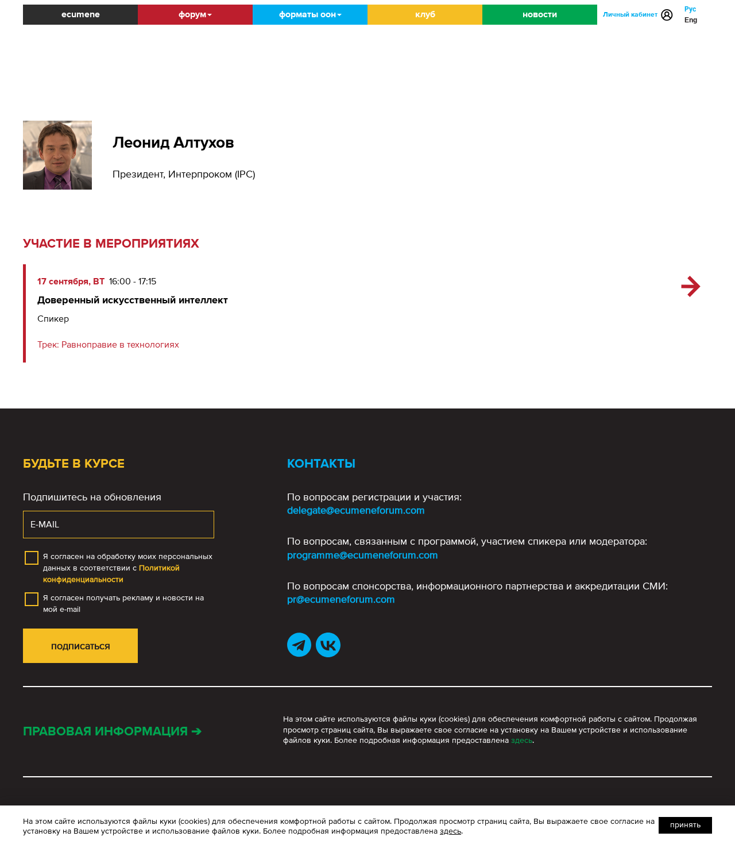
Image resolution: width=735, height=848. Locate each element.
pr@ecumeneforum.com (341, 599)
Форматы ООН (307, 14)
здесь (521, 740)
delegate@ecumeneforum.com (356, 510)
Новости (540, 14)
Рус (690, 9)
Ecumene (80, 14)
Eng (690, 20)
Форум (192, 14)
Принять (685, 825)
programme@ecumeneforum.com (362, 555)
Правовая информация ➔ (112, 731)
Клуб (425, 14)
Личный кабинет (630, 14)
